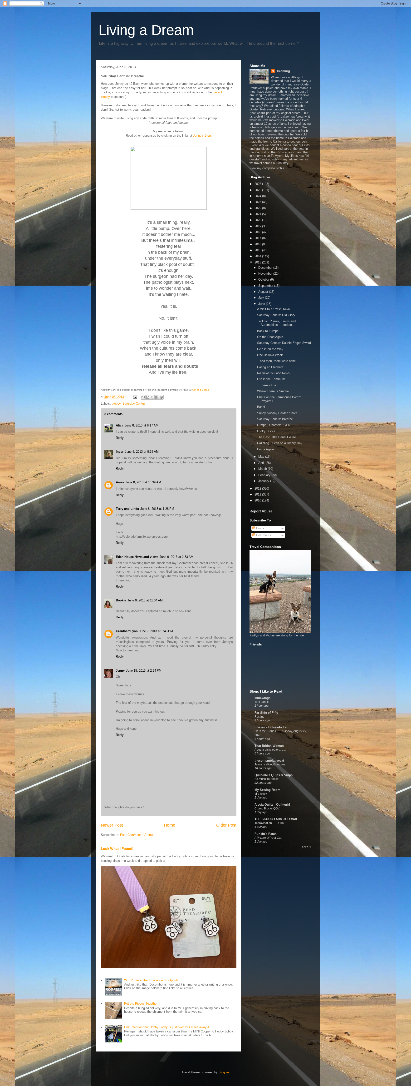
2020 (258, 220)
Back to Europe (268, 331)
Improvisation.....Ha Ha (269, 823)
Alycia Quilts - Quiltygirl (272, 804)
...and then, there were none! (277, 361)
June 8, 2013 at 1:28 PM (157, 509)
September (266, 286)
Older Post (226, 825)
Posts (259, 528)
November (265, 273)
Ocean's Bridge (200, 389)
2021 (258, 214)
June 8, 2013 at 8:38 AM (142, 451)
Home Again (265, 449)
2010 (258, 500)
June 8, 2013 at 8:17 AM (141, 425)
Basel (261, 407)
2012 (258, 488)
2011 (258, 494)
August (263, 291)
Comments (263, 535)
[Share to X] (152, 397)
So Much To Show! (266, 779)
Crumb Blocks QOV (266, 808)
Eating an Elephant (270, 367)
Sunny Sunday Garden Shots (277, 413)
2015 (258, 250)
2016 (258, 244)
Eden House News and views (137, 557)
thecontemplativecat (269, 760)
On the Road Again (270, 337)
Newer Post (112, 825)
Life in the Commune (271, 379)
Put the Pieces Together (140, 1003)
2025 (258, 190)
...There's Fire (266, 385)
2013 (258, 262)
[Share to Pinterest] (161, 397)
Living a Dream (146, 30)
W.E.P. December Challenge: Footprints (151, 980)
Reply (120, 438)
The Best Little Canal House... (278, 437)
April (261, 463)
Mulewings (262, 698)
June (262, 304)
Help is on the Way (270, 349)
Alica (119, 425)
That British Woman (269, 746)
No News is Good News (273, 373)
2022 (258, 208)
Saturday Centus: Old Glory (276, 315)
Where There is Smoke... (274, 391)
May (261, 456)
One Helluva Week (270, 355)
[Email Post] (134, 397)
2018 (258, 232)
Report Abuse (261, 511)
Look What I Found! (117, 849)
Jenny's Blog (202, 135)
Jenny (120, 670)
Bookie (121, 600)
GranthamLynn (127, 631)
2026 (258, 184)
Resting (259, 716)
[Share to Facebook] (156, 397)
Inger (119, 451)
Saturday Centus (134, 403)
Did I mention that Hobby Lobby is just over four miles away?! (166, 1027)
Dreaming (283, 71)
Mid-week (260, 793)
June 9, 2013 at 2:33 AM (176, 557)
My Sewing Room (267, 790)
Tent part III (261, 702)
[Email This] (143, 397)
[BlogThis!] (147, 397)
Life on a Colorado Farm (272, 727)
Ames (120, 482)
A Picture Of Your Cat (267, 837)
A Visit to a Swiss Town (273, 309)
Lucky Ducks (266, 431)
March (263, 469)
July (261, 297)
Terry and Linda (127, 509)
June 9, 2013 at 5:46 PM (156, 631)
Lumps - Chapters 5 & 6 (273, 425)
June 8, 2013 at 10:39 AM (143, 482)
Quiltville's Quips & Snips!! (274, 775)
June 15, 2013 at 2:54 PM (143, 670)
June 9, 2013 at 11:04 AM (145, 600)
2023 (258, 202)
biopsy (116, 403)
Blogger (224, 1072)
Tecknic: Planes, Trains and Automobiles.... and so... (276, 323)
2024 (258, 196)
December (265, 267)
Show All (306, 846)
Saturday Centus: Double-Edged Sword (284, 343)
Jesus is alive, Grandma (269, 764)
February (264, 475)
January (264, 481)
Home (169, 825)
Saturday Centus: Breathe (275, 419)
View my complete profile (267, 168)
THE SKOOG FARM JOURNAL (276, 819)
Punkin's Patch (265, 834)
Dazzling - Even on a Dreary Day (279, 443)
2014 (258, 256)
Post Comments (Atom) (136, 835)
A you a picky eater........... (270, 749)
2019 (258, 226)
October (264, 279)
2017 (258, 238)
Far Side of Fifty (266, 712)
